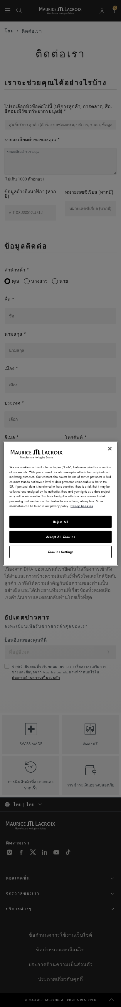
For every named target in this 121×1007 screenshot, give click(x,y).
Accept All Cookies (60, 537)
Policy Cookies (81, 506)
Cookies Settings (60, 552)
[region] (60, 504)
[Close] (109, 448)
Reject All (60, 521)
